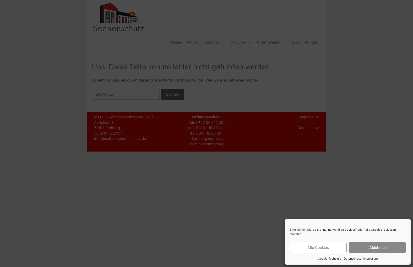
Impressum (370, 258)
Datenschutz (352, 258)
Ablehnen (377, 247)
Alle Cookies (318, 247)
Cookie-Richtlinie (329, 258)
